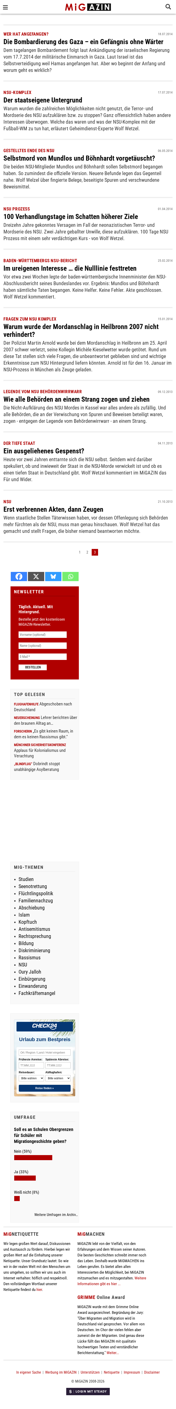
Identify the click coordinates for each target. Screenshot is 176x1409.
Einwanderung (33, 986)
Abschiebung (32, 908)
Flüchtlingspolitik (36, 893)
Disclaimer (152, 1372)
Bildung (26, 943)
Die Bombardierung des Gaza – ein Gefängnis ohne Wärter (83, 42)
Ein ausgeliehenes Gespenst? (43, 451)
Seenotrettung (33, 886)
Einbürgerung (32, 979)
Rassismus (30, 957)
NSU (23, 965)
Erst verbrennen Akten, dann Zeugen (53, 509)
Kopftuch (28, 922)
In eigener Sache (28, 1372)
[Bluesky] (53, 576)
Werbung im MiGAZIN (61, 1372)
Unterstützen (90, 1372)
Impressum (132, 1372)
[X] (36, 576)
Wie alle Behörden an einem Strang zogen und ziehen (76, 399)
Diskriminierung (34, 950)
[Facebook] (19, 576)
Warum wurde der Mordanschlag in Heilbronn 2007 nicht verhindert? (81, 330)
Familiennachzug (36, 900)
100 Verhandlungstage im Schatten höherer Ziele (70, 217)
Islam (24, 915)
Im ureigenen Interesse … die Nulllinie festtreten (70, 268)
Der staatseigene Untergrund (42, 100)
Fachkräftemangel (37, 993)
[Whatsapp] (70, 576)
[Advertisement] (44, 821)
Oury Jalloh (30, 972)
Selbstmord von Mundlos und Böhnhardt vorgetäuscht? (79, 158)
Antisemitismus (34, 929)
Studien (26, 879)
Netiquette (112, 1372)
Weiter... (113, 1352)
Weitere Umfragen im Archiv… (56, 1215)
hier (39, 1289)
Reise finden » (44, 1088)
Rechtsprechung (35, 936)
